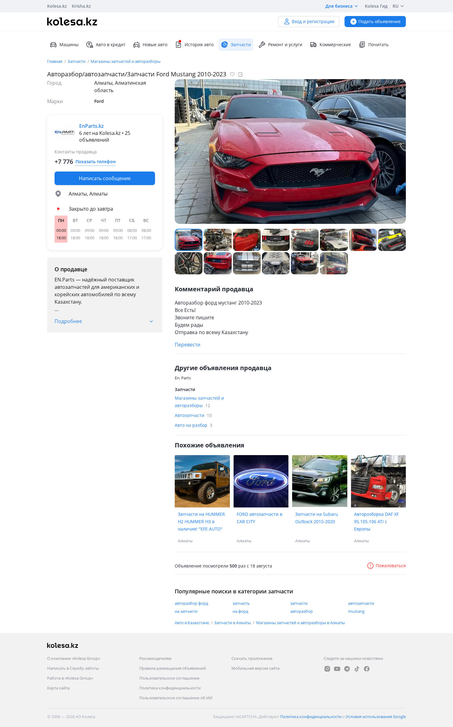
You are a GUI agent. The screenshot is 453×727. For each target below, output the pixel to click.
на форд (240, 611)
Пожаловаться (391, 565)
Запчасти (76, 61)
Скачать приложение (251, 658)
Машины (69, 44)
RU (395, 6)
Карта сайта (58, 688)
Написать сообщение (105, 178)
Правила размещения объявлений (172, 668)
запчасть (241, 603)
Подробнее (68, 321)
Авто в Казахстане (192, 622)
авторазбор (301, 611)
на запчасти (186, 611)
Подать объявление (379, 21)
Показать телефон (96, 161)
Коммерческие (335, 44)
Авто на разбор (193, 425)
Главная (55, 61)
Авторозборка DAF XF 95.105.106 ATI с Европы (376, 521)
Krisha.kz (81, 6)
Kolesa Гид (376, 6)
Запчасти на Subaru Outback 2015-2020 (316, 517)
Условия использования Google (376, 716)
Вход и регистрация (313, 21)
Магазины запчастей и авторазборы (126, 61)
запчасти (299, 603)
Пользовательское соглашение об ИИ (175, 698)
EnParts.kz (91, 126)
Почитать (378, 44)
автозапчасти (361, 603)
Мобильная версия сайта (255, 668)
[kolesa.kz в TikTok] (357, 668)
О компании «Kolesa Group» (73, 658)
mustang (356, 611)
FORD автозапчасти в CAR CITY (259, 517)
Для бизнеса (339, 6)
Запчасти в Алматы (233, 622)
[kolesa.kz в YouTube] (337, 668)
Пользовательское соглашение (169, 678)
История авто (199, 44)
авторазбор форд (191, 603)
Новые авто (155, 44)
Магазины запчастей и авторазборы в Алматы (300, 622)
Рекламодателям (155, 658)
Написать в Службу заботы (73, 668)
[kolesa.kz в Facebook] (366, 668)
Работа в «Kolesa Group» (70, 678)
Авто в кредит (110, 44)
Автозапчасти (193, 415)
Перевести (187, 344)
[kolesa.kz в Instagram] (327, 668)
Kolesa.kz (57, 6)
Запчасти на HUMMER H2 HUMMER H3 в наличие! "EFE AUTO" (201, 521)
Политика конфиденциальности (170, 688)
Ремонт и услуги (285, 44)
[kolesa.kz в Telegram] (347, 668)
